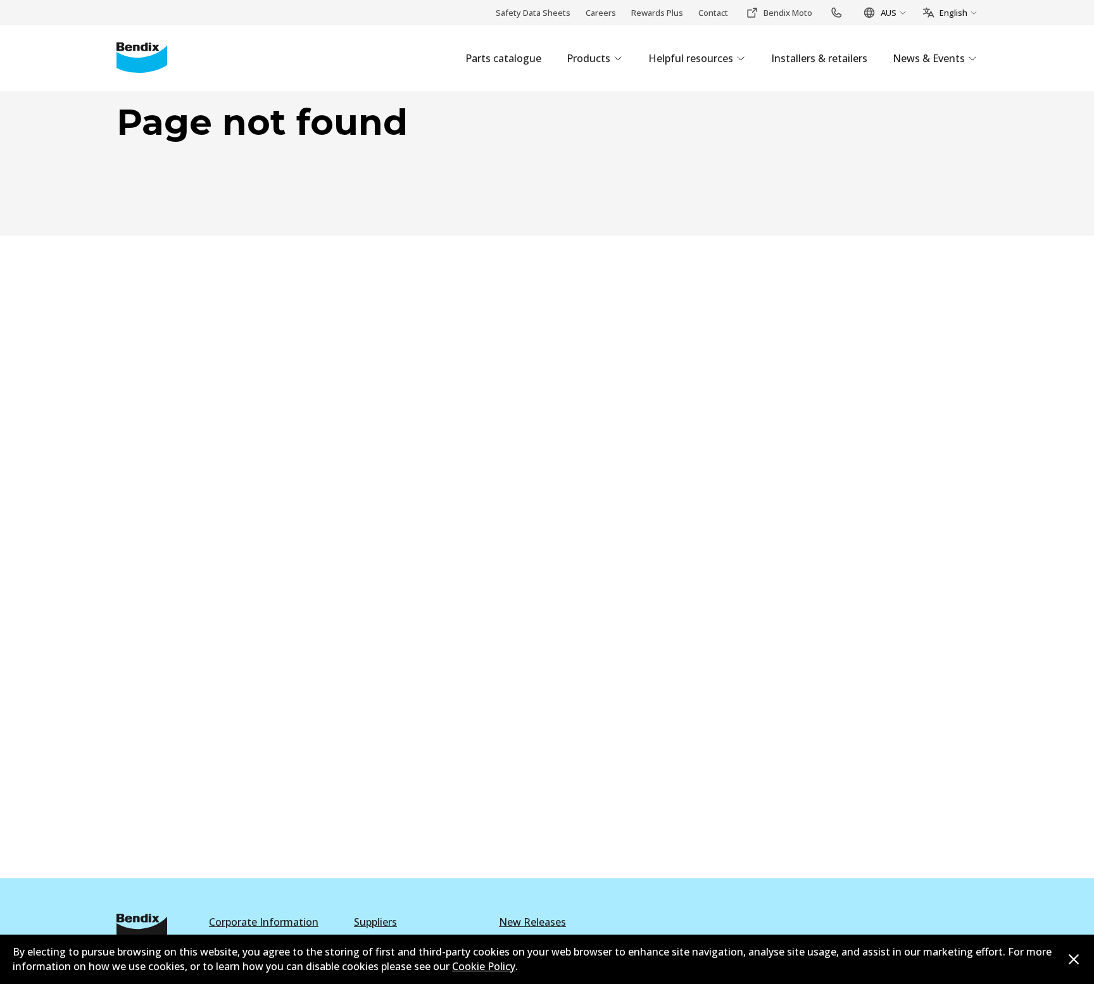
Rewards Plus (657, 12)
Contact (713, 12)
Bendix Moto (788, 12)
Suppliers (375, 922)
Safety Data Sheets (533, 12)
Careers (601, 12)
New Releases (532, 922)
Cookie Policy (483, 966)
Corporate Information (263, 922)
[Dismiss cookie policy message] (1073, 959)
